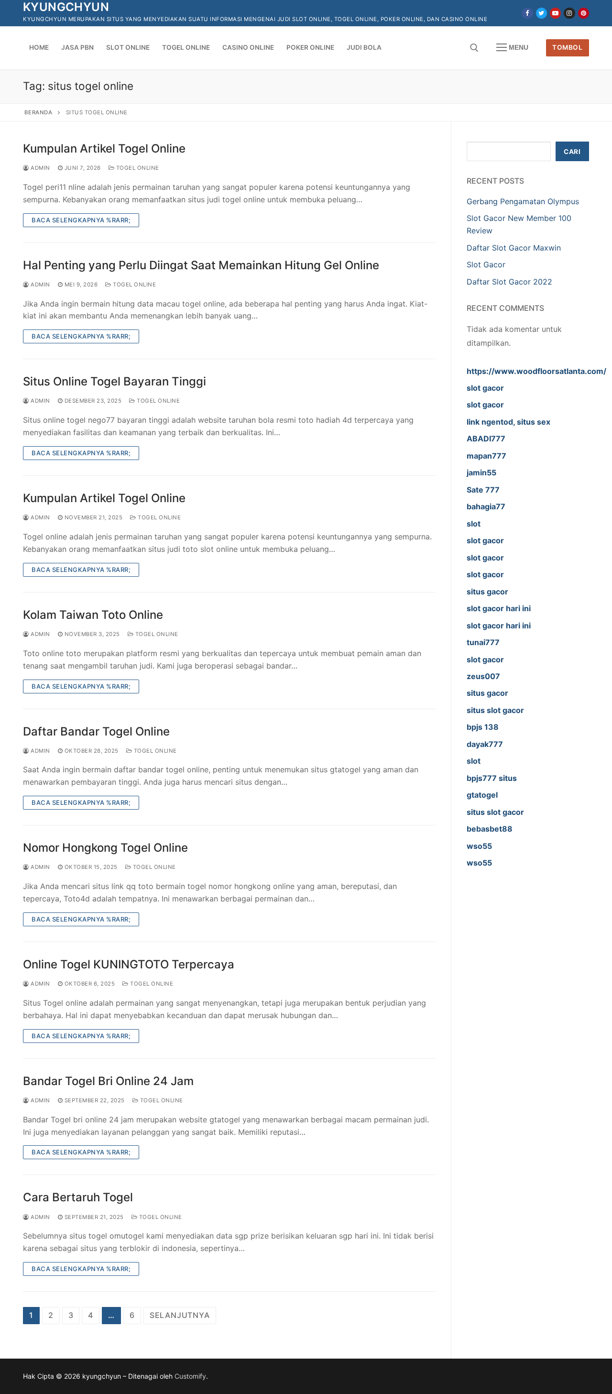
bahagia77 (486, 506)
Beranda (38, 112)
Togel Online (136, 168)
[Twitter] (541, 13)
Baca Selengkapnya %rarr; (81, 220)
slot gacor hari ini (499, 608)
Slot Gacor (486, 264)
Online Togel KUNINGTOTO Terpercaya (128, 964)
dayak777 (485, 744)
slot (474, 523)
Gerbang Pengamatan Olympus (523, 201)
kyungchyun (66, 7)
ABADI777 (486, 438)
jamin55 (481, 472)
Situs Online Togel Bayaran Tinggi (114, 381)
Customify (190, 1376)
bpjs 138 (483, 727)
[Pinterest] (583, 13)
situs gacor (487, 591)
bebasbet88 (490, 829)
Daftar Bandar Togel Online (96, 731)
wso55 (479, 846)
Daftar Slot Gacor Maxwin (514, 247)
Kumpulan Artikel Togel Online (104, 148)
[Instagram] (569, 13)
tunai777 (483, 642)
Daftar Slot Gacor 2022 (509, 281)
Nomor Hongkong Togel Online (105, 848)
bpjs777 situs (492, 778)
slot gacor (485, 388)
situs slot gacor (495, 710)
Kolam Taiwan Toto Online (93, 615)
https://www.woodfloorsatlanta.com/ (536, 371)
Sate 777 (483, 489)
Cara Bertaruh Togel (78, 1197)
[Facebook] (527, 13)
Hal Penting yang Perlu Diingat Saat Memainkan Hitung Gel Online (201, 265)
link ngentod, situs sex (508, 422)
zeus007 (483, 676)
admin (39, 168)
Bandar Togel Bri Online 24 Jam (108, 1081)
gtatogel (482, 795)
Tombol (567, 47)
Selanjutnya (180, 1315)
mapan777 (486, 456)
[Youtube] (555, 13)
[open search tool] (474, 48)
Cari (572, 151)
